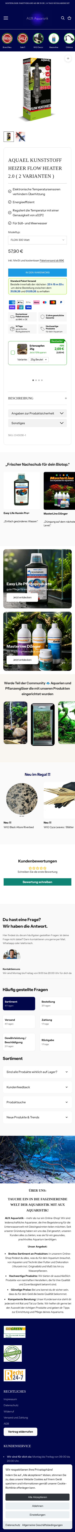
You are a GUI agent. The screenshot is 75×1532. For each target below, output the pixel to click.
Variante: (22, 359)
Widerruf (9, 1411)
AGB (6, 1423)
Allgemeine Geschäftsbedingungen (42, 1525)
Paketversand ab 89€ (52, 260)
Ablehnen (37, 1506)
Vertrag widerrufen (20, 1431)
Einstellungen (37, 1514)
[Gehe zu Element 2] (20, 137)
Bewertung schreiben (37, 882)
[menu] (6, 18)
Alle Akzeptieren (37, 1497)
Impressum (10, 1399)
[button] (33, 380)
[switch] (37, 353)
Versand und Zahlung (16, 1417)
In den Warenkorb (38, 272)
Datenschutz (12, 1525)
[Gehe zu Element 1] (9, 137)
